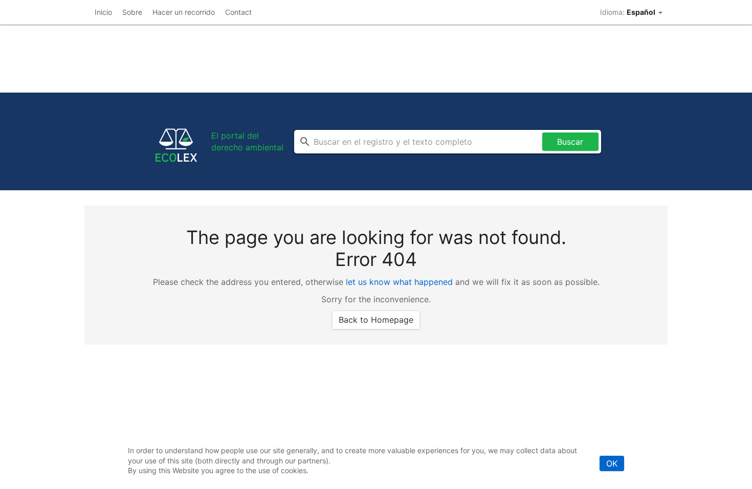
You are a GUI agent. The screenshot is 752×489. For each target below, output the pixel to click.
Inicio (103, 12)
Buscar (570, 142)
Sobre (132, 12)
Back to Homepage (376, 320)
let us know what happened (399, 282)
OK (611, 463)
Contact (238, 12)
